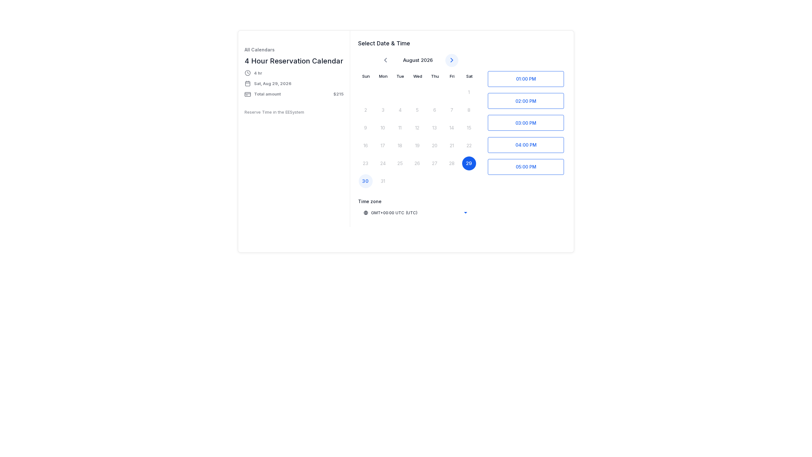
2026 (427, 60)
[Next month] (451, 60)
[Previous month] (385, 60)
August (411, 60)
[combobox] (415, 212)
